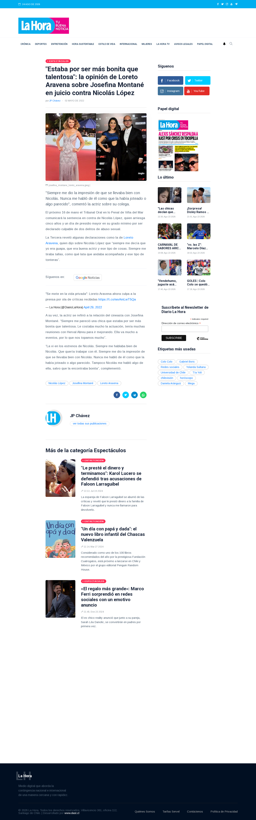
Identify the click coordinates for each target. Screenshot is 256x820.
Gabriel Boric (187, 361)
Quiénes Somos (145, 811)
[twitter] (222, 4)
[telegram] (236, 4)
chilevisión (167, 377)
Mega (191, 383)
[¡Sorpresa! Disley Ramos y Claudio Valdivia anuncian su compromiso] (199, 195)
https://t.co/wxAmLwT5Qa (117, 299)
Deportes (41, 44)
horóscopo (186, 377)
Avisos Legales (183, 44)
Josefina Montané (82, 383)
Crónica (26, 44)
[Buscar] (231, 44)
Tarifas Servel (171, 811)
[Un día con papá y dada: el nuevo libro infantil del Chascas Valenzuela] (61, 539)
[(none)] (54, 418)
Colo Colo (166, 361)
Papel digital (205, 44)
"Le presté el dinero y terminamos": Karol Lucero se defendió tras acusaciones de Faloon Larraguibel (111, 476)
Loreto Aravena (109, 383)
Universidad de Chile (173, 372)
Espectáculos (110, 450)
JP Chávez (55, 100)
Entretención (59, 44)
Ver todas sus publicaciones (89, 423)
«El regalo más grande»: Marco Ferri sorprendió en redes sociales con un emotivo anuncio (112, 596)
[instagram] (227, 4)
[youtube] (231, 4)
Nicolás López (57, 383)
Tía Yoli (197, 372)
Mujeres (147, 44)
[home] (43, 25)
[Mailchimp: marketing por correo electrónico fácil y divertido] (202, 341)
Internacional (128, 44)
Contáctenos (195, 811)
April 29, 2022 (93, 307)
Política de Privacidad (224, 811)
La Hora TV (163, 44)
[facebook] (218, 4)
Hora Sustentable (83, 44)
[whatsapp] (143, 395)
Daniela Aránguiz (171, 383)
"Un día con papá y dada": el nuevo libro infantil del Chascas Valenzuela (113, 534)
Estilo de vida (107, 44)
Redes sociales (170, 367)
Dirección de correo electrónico (181, 323)
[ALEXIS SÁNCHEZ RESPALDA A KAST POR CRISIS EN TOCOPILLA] (178, 145)
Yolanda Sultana (196, 367)
